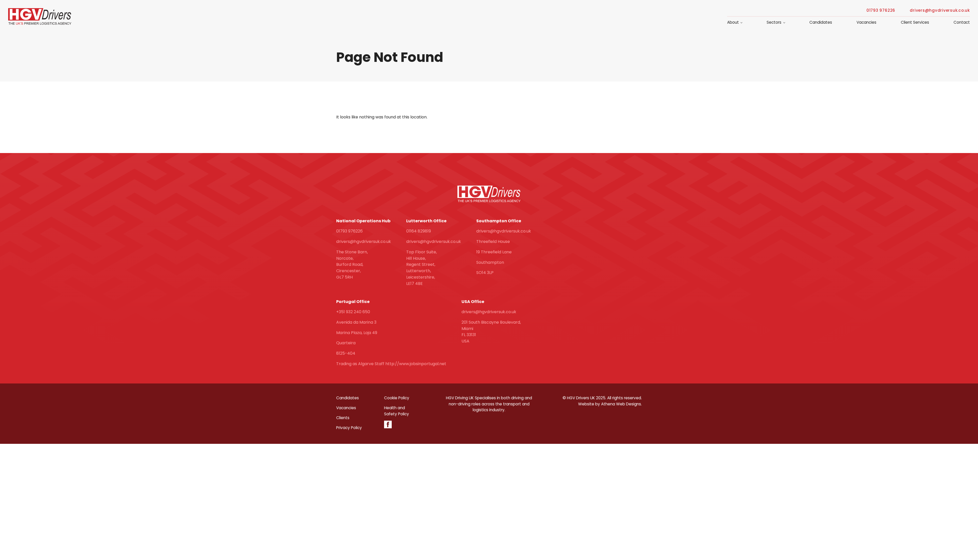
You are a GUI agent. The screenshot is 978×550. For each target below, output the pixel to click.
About (733, 22)
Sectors (774, 22)
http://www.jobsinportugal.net (415, 364)
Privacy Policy (349, 427)
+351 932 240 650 (353, 312)
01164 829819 (418, 231)
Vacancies (866, 22)
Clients (342, 417)
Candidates (820, 22)
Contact (962, 22)
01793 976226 (880, 10)
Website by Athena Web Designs (609, 404)
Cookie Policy (396, 398)
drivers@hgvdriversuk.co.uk (940, 10)
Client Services (915, 22)
